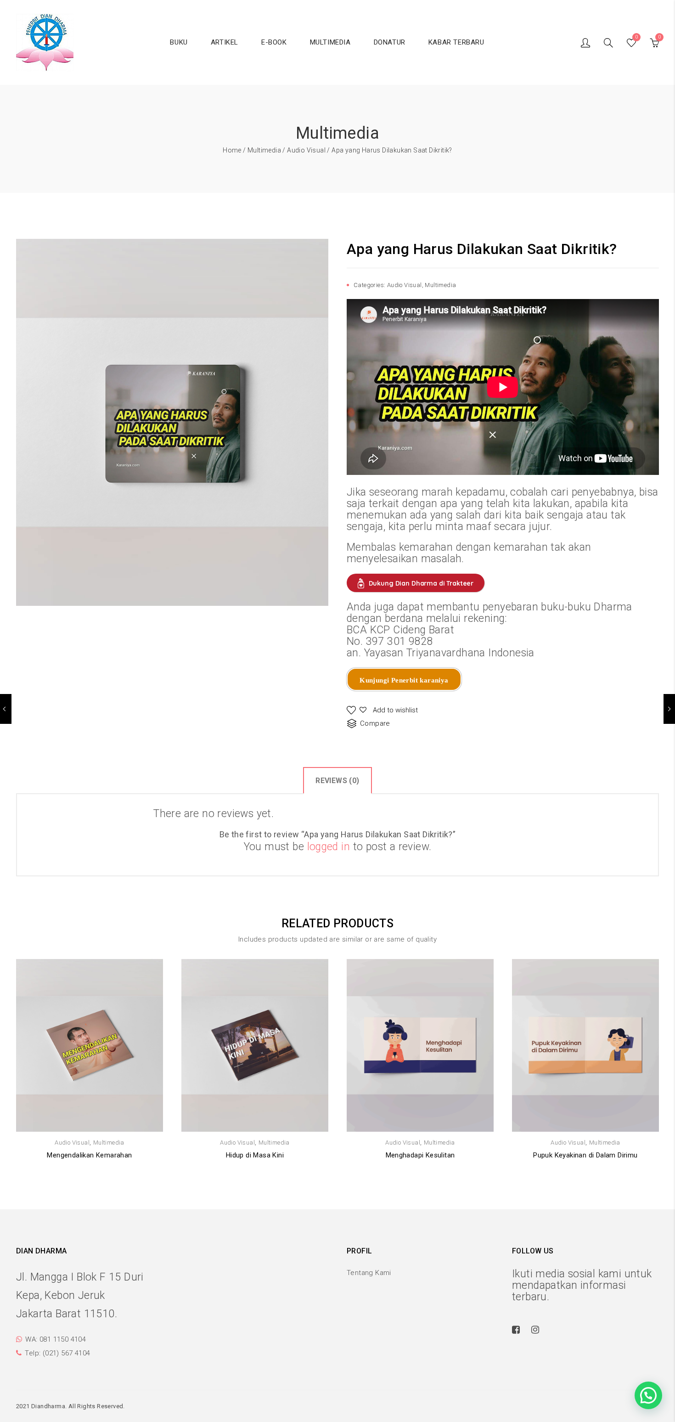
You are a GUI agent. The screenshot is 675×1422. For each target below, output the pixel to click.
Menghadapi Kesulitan (420, 1155)
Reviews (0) (337, 780)
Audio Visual (306, 150)
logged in (328, 847)
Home (232, 150)
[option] (172, 422)
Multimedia (264, 150)
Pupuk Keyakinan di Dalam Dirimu (585, 1155)
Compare (375, 723)
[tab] (337, 780)
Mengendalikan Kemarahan (89, 1155)
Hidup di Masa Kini (255, 1155)
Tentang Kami (369, 1273)
